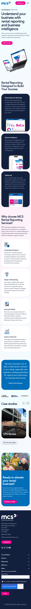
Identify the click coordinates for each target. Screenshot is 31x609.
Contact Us (6, 542)
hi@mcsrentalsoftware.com (9, 537)
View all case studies (9, 442)
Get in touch (7, 43)
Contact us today (9, 501)
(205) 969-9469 (6, 534)
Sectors (3, 558)
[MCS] (6, 3)
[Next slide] (28, 403)
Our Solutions (5, 9)
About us (4, 565)
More (3, 568)
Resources (4, 561)
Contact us (20, 3)
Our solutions (5, 555)
